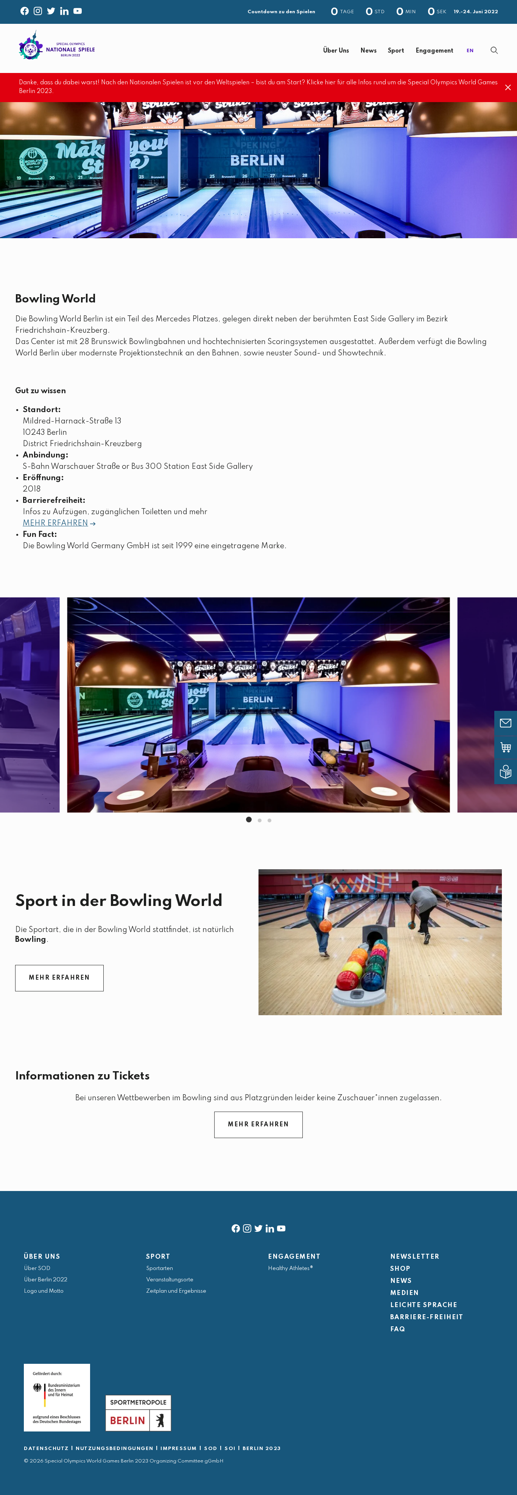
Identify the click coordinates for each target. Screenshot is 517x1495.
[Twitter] (51, 9)
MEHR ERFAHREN (55, 523)
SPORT (158, 1257)
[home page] (57, 45)
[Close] (508, 87)
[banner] (258, 48)
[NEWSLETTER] (511, 723)
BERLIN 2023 (262, 1448)
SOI (230, 1448)
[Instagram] (38, 9)
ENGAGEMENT (294, 1257)
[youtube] (281, 1227)
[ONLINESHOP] (511, 747)
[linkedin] (270, 1227)
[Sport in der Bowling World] (380, 942)
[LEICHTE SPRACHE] (511, 771)
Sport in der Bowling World (119, 901)
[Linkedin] (64, 9)
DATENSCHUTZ (46, 1448)
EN (470, 50)
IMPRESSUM (178, 1448)
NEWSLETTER (415, 1257)
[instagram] (247, 1227)
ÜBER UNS (42, 1257)
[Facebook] (24, 9)
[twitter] (258, 1227)
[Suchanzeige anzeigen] (494, 50)
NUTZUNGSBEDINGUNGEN (115, 1448)
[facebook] (235, 1227)
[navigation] (282, 51)
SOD (211, 1448)
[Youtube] (77, 9)
